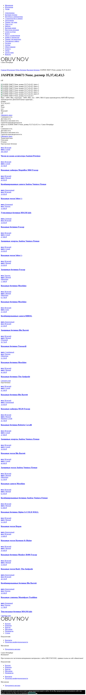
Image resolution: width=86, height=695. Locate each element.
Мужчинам (9, 7)
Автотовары (9, 20)
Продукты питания (12, 30)
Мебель (7, 26)
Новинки (8, 625)
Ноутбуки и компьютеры (14, 17)
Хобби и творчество (12, 37)
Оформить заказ (6, 115)
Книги (7, 34)
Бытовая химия (10, 28)
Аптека (7, 45)
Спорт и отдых (10, 32)
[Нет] (36, 693)
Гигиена (8, 43)
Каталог (8, 623)
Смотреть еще (6, 381)
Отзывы (4, 142)
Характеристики (7, 138)
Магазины (8, 629)
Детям (7, 9)
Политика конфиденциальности (16, 642)
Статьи (7, 633)
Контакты (8, 640)
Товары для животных (13, 39)
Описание (4, 140)
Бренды (7, 627)
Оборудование (10, 47)
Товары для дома (11, 22)
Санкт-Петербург (7, 62)
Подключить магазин (12, 649)
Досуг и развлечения (12, 35)
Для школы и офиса (12, 41)
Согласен (32, 693)
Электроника (9, 13)
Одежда (8, 49)
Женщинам (9, 5)
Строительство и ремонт (14, 18)
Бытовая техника (11, 15)
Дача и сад (8, 24)
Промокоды (9, 631)
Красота (8, 54)
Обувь (7, 51)
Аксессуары (9, 52)
